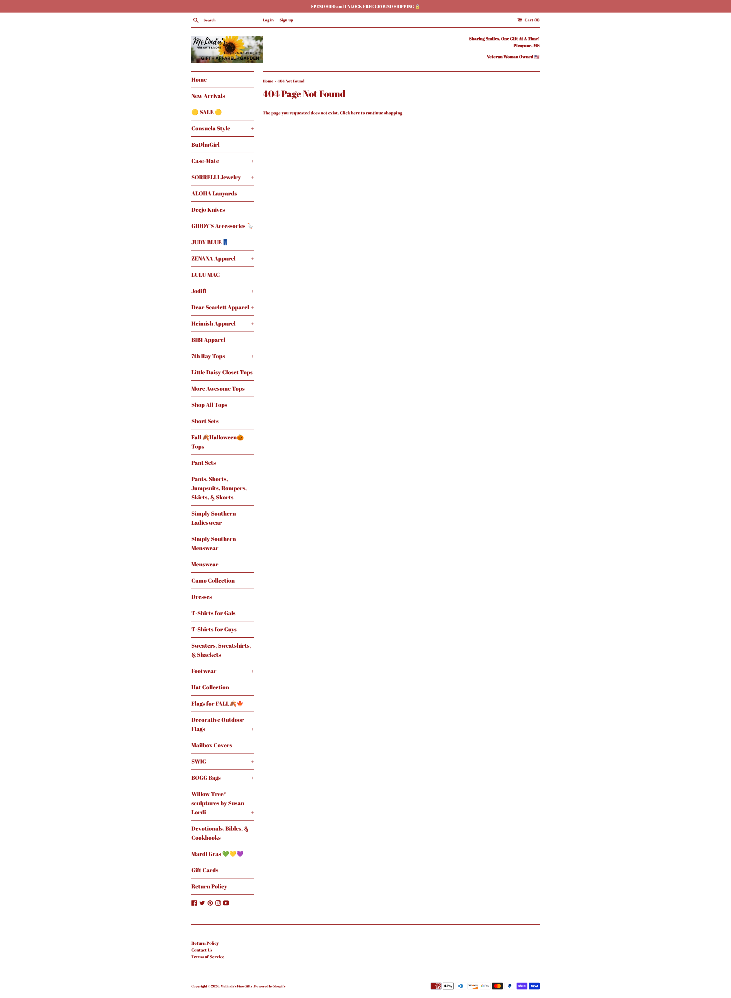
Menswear (204, 564)
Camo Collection (213, 580)
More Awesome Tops (218, 388)
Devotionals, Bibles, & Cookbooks (219, 833)
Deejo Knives (208, 209)
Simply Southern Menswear (213, 543)
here (355, 113)
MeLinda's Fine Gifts (237, 986)
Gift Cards (204, 870)
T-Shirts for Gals (213, 613)
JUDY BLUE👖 (210, 242)
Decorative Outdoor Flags (222, 724)
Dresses (201, 597)
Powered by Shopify (270, 986)
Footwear (222, 671)
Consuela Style (222, 128)
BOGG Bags (222, 777)
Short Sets (205, 421)
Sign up (286, 20)
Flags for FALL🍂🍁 (217, 703)
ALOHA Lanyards (214, 193)
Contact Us (201, 950)
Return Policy (209, 886)
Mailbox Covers (211, 745)
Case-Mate (222, 161)
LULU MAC (205, 274)
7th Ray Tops (222, 356)
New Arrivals (208, 96)
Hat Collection (210, 687)
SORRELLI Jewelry (222, 177)
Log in (268, 20)
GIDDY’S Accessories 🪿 (222, 226)
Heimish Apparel (222, 323)
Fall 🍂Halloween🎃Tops (217, 441)
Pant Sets (203, 462)
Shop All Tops (209, 405)
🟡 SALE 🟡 (206, 112)
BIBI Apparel (208, 340)
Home (199, 79)
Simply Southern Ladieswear (213, 518)
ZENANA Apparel (222, 258)
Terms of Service (207, 956)
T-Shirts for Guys (214, 629)
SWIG (222, 761)
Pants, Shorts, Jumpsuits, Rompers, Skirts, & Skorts (219, 488)
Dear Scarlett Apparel (222, 307)
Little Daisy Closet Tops (222, 372)
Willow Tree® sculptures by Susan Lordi (222, 803)
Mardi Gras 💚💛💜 (217, 854)
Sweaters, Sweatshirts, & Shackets (221, 650)
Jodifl (222, 291)
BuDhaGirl (205, 144)
